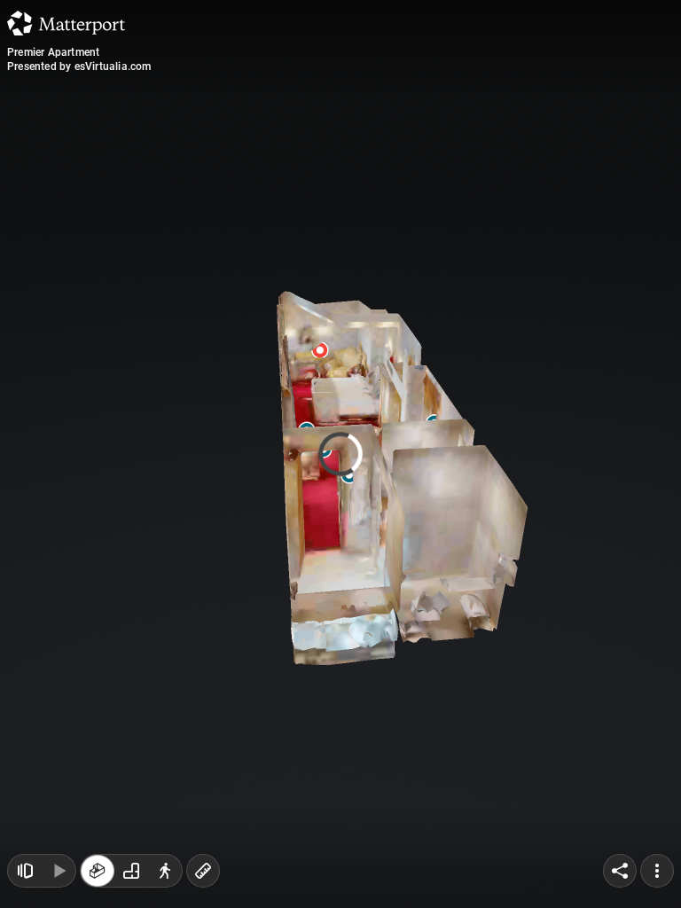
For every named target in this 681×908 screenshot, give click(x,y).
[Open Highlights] (25, 871)
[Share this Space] (620, 871)
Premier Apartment (53, 52)
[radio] (97, 871)
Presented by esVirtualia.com (79, 66)
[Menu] (657, 871)
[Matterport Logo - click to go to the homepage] (66, 23)
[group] (131, 871)
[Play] (58, 871)
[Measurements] (203, 871)
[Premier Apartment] (340, 454)
